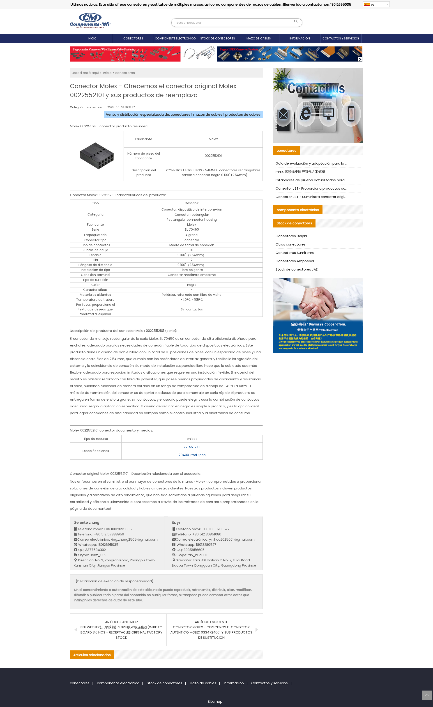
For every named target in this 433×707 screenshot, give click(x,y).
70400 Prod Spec (192, 455)
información (300, 38)
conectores (133, 38)
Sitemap (215, 701)
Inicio (92, 38)
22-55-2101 (192, 447)
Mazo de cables (258, 38)
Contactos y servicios (340, 38)
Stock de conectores (217, 38)
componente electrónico (175, 38)
